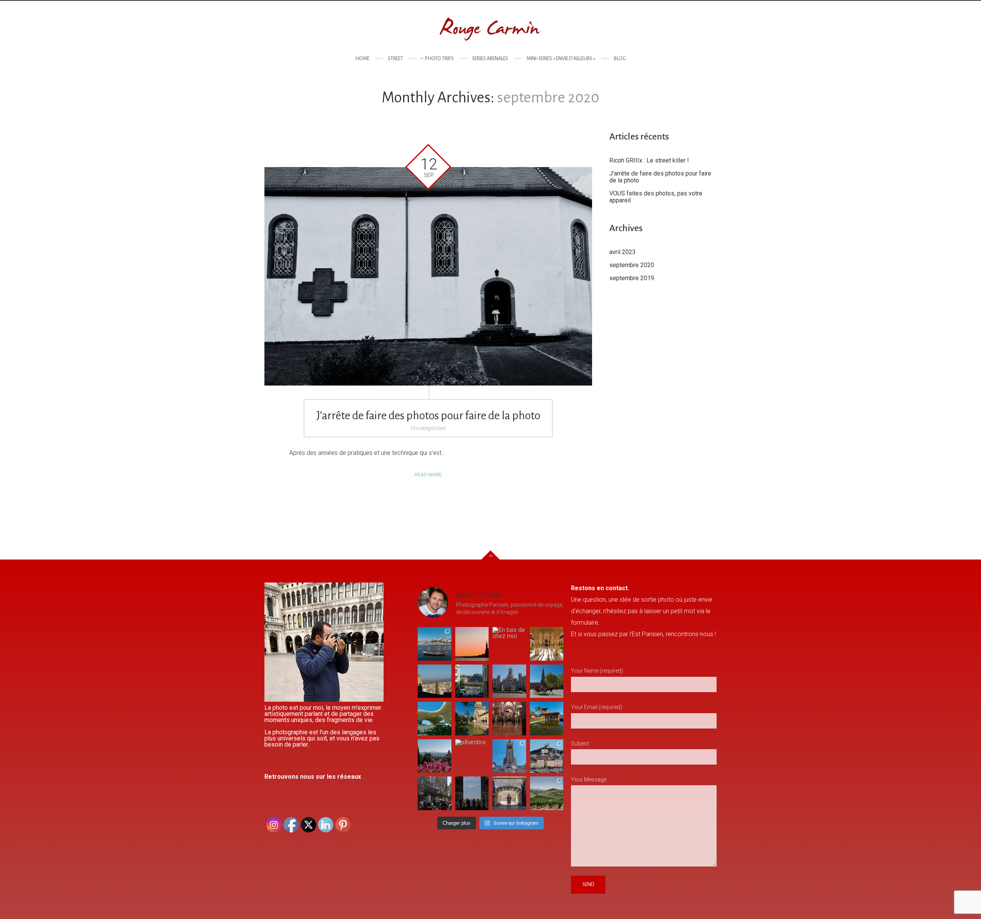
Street (395, 58)
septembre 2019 (631, 278)
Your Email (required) (596, 707)
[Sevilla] (434, 718)
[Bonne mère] (509, 756)
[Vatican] (509, 793)
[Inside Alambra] (547, 644)
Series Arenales (490, 58)
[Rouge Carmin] (490, 28)
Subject (580, 743)
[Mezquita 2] (472, 718)
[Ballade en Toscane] (547, 793)
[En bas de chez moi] (509, 644)
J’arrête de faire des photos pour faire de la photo (428, 415)
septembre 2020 (631, 265)
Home (362, 58)
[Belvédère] (472, 793)
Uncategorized (428, 428)
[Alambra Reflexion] (547, 718)
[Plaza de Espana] (547, 681)
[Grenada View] (434, 681)
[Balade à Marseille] (547, 756)
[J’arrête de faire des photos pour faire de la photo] (428, 276)
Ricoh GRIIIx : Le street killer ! (649, 160)
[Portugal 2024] (434, 644)
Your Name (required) (597, 671)
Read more (428, 475)
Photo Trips (439, 58)
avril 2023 (622, 252)
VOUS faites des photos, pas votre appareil (655, 197)
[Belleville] (434, 793)
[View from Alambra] (434, 756)
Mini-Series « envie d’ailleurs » (561, 58)
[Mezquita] (509, 718)
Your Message (588, 779)
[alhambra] (472, 756)
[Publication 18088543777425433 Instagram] (472, 644)
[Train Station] (472, 681)
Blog (620, 58)
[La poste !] (509, 681)
